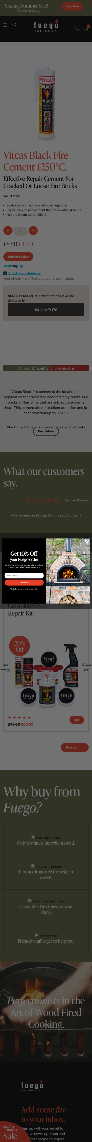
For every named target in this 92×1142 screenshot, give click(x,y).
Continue (24, 582)
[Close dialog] (87, 541)
